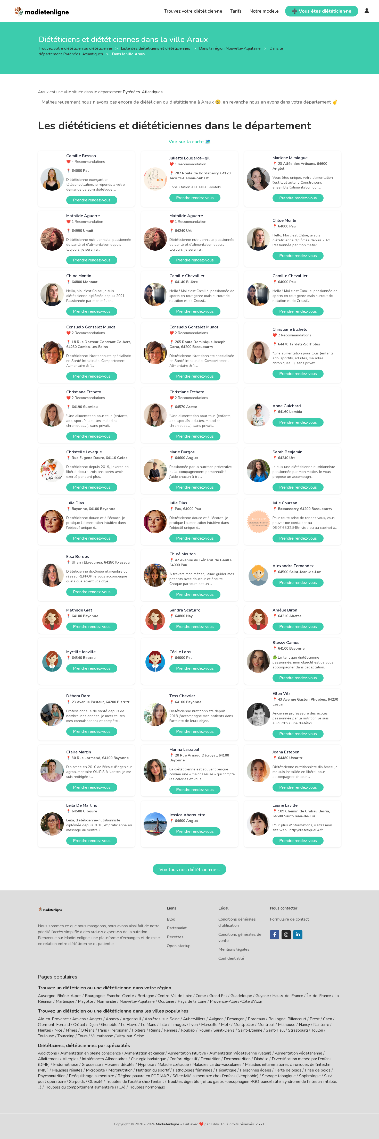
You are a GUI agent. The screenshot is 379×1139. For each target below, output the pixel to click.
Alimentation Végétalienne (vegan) (240, 1053)
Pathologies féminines (192, 1070)
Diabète (261, 1059)
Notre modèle (264, 11)
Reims (154, 1030)
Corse (201, 996)
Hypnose (146, 1064)
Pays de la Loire (192, 1001)
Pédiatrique (226, 1070)
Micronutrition (120, 1070)
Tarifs (236, 11)
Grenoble (109, 1024)
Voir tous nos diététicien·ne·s (189, 869)
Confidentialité (231, 958)
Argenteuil (131, 1019)
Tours (83, 1036)
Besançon (235, 1019)
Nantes (44, 1030)
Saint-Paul (275, 1030)
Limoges (178, 1024)
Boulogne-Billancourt (287, 1019)
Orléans (88, 1030)
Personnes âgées (255, 1070)
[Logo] (42, 10)
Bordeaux (256, 1019)
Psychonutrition (51, 1076)
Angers (95, 1019)
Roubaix (188, 1030)
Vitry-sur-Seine (130, 1036)
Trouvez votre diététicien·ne (193, 11)
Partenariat (177, 928)
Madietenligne (167, 1124)
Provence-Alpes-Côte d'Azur (236, 1001)
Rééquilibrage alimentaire (91, 1076)
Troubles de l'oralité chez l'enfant (135, 1081)
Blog (171, 919)
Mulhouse (286, 1024)
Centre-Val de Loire (175, 996)
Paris (102, 1030)
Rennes (170, 1030)
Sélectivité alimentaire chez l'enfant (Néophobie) (215, 1076)
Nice (58, 1030)
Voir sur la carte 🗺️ (190, 142)
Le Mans (148, 1024)
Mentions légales (234, 949)
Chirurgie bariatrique (148, 1059)
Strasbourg (298, 1030)
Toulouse (46, 1036)
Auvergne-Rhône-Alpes (59, 996)
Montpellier (244, 1024)
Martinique (65, 1001)
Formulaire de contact (289, 919)
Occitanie (166, 1001)
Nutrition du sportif (152, 1070)
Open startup (179, 946)
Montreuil (266, 1024)
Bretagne (145, 996)
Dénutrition (210, 1059)
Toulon (317, 1030)
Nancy (304, 1024)
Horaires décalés (119, 1064)
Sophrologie (310, 1076)
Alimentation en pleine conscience (90, 1053)
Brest (315, 1019)
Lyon (193, 1024)
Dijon (93, 1024)
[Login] (367, 11)
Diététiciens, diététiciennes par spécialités (84, 1045)
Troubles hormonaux (147, 1087)
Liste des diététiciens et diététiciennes (156, 48)
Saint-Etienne (250, 1030)
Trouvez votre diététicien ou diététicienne (76, 48)
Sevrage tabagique (279, 1076)
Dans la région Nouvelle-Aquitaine (230, 48)
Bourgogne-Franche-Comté (109, 996)
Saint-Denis (224, 1030)
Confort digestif (183, 1059)
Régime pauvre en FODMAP (143, 1076)
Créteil (79, 1024)
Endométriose (65, 1064)
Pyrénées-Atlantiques (143, 92)
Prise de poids (318, 1070)
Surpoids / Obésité (86, 1081)
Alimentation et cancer (144, 1053)
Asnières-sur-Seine (162, 1019)
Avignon (216, 1019)
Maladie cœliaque (173, 1064)
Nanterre (321, 1024)
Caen (327, 1019)
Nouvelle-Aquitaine (137, 1001)
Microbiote (96, 1070)
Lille (163, 1024)
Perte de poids (288, 1070)
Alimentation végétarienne (298, 1053)
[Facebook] (274, 934)
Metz (225, 1024)
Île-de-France (319, 996)
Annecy (112, 1019)
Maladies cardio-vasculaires (217, 1064)
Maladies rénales (67, 1070)
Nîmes (71, 1030)
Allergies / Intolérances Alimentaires (95, 1059)
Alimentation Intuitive (187, 1053)
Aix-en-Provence (53, 1019)
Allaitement (48, 1059)
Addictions (47, 1053)
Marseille (209, 1024)
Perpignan (119, 1030)
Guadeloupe (241, 996)
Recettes (175, 937)
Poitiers (139, 1030)
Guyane (262, 996)
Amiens (79, 1019)
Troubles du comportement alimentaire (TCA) (85, 1087)
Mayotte (85, 1001)
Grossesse (91, 1064)
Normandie (106, 1001)
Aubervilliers (194, 1019)
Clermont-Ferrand (54, 1024)
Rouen (204, 1030)
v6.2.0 (260, 1124)
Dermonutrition (238, 1059)
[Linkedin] (297, 934)
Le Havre (129, 1024)
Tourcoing (66, 1036)
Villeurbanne (102, 1036)
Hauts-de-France (287, 996)
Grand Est (218, 996)
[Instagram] (286, 934)
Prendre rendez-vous (92, 200)
